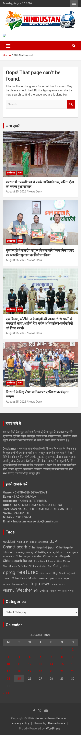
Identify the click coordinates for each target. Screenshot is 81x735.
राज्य (20, 172)
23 (72, 671)
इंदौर (36, 590)
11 (19, 664)
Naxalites (44, 578)
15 (62, 664)
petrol (53, 578)
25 (19, 678)
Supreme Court (20, 584)
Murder (33, 578)
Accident (9, 542)
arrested (43, 541)
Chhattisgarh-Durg (24, 552)
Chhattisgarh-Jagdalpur (49, 552)
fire (42, 573)
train (54, 584)
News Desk (35, 191)
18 (19, 671)
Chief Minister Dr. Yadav (15, 566)
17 (8, 671)
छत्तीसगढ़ (44, 590)
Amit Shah (22, 541)
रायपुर (71, 590)
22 (62, 671)
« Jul (6, 693)
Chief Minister (64, 561)
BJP (53, 541)
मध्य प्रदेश (62, 591)
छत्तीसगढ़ (11, 172)
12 (29, 664)
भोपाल (53, 590)
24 (8, 678)
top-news (40, 583)
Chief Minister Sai (37, 566)
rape (66, 578)
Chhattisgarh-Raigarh (56, 556)
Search (71, 104)
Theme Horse (56, 723)
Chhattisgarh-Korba (28, 556)
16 (72, 664)
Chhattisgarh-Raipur (17, 561)
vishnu (9, 590)
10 (8, 664)
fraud (48, 573)
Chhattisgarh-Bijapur (41, 547)
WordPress (53, 728)
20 (40, 671)
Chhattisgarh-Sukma (44, 561)
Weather (24, 590)
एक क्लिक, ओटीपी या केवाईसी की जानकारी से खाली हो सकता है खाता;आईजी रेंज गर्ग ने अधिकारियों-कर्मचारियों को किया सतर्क (39, 323)
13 (40, 664)
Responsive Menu (74, 3)
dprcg (9, 572)
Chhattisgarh (15, 547)
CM (50, 566)
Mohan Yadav (19, 578)
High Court (59, 573)
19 (29, 671)
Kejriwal (71, 573)
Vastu (62, 584)
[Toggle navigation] (8, 45)
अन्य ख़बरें (13, 126)
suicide (6, 584)
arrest (33, 542)
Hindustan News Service (50, 718)
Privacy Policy (20, 723)
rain (60, 578)
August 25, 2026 (16, 191)
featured (28, 572)
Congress (61, 566)
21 (51, 671)
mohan (6, 578)
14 (51, 664)
